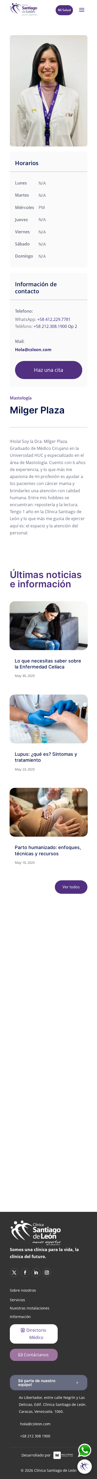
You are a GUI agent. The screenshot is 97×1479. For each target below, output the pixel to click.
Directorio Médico (36, 1333)
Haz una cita (48, 369)
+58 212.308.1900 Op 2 (55, 326)
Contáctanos (36, 1355)
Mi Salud (64, 10)
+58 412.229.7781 (54, 319)
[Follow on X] (21, 1087)
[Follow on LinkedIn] (58, 1087)
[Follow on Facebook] (40, 1087)
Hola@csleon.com (33, 349)
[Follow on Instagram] (76, 1087)
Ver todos (71, 886)
